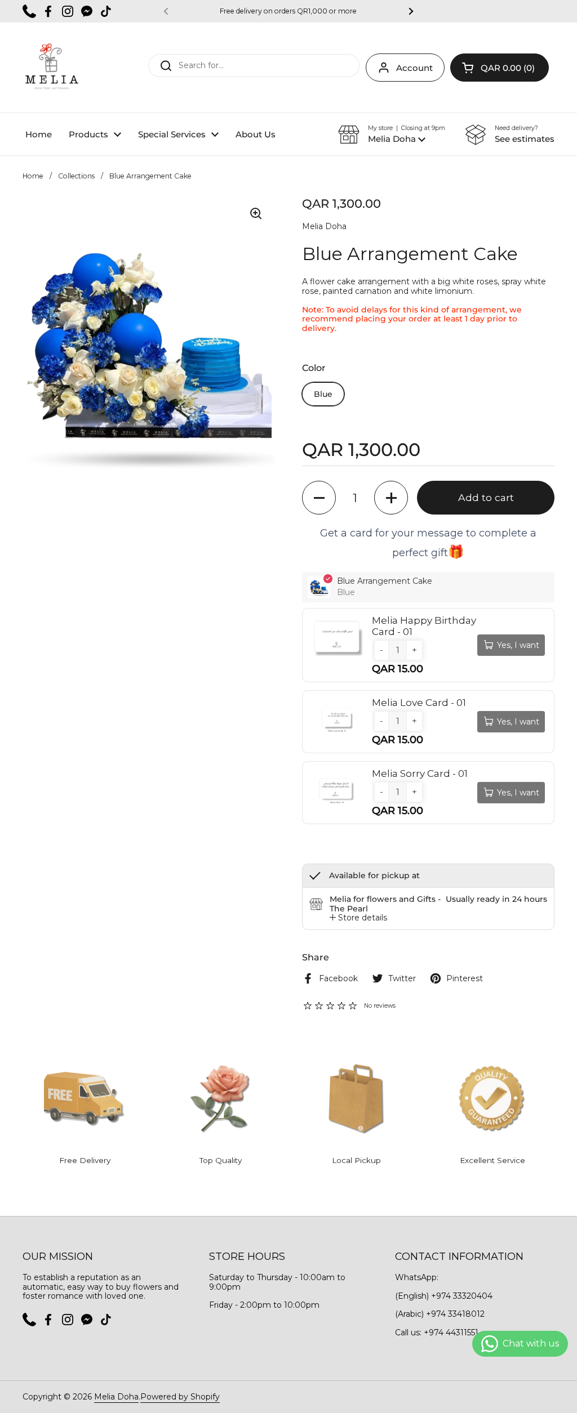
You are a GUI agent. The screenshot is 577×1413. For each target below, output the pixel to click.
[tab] (358, 918)
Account (414, 67)
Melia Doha (116, 1397)
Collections (76, 176)
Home (33, 176)
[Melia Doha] (51, 67)
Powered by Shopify (180, 1397)
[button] (499, 67)
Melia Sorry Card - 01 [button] (420, 773)
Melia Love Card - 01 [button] (419, 702)
